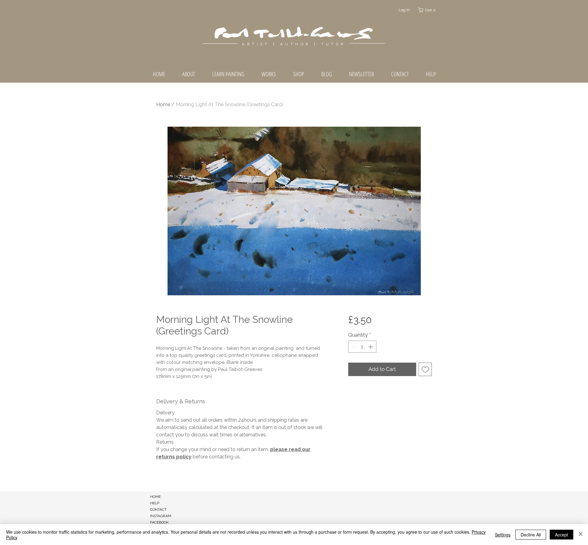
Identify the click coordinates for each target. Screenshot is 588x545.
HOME (155, 497)
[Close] (580, 534)
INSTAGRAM (160, 516)
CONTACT (158, 509)
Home (163, 104)
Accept (561, 535)
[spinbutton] (362, 347)
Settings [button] (503, 535)
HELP (154, 503)
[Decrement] (353, 347)
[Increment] (371, 347)
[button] (428, 10)
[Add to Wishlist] (425, 369)
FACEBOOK (159, 522)
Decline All (531, 535)
